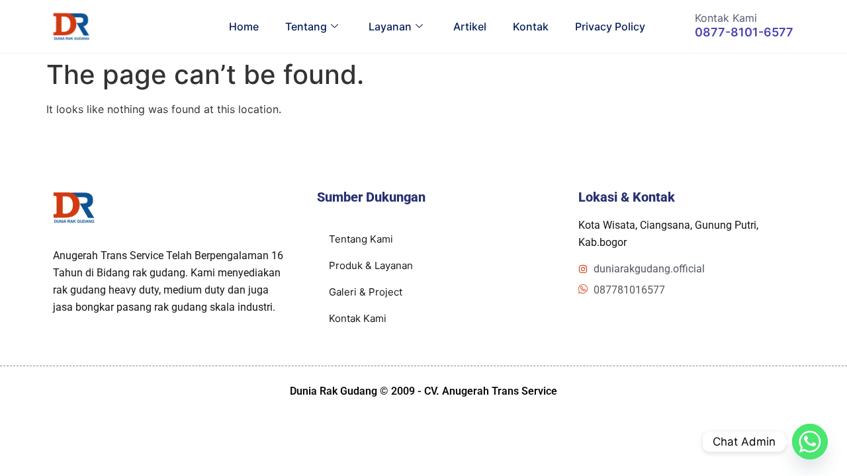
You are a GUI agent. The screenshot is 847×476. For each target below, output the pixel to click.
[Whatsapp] (810, 441)
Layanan (390, 26)
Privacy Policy (610, 26)
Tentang (306, 26)
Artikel (469, 26)
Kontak (531, 26)
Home (244, 26)
